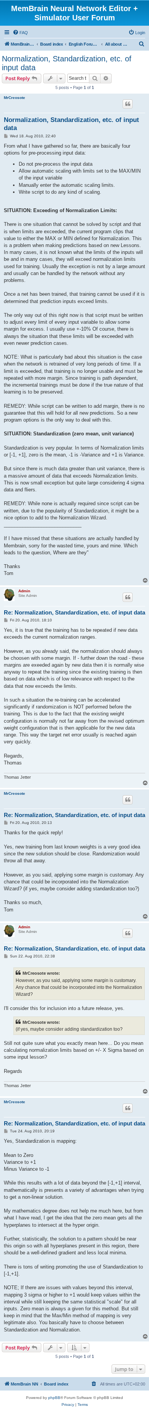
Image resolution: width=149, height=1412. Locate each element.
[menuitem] (20, 32)
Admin (24, 591)
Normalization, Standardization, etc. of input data (66, 63)
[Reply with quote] (128, 104)
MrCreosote (14, 98)
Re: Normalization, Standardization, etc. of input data (74, 612)
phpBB (54, 1398)
